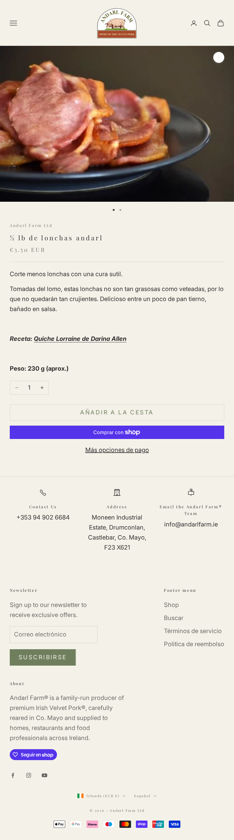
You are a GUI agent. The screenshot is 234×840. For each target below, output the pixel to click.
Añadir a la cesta (117, 412)
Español (142, 796)
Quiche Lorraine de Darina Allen (80, 338)
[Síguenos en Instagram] (29, 775)
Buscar (173, 618)
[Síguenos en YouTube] (44, 775)
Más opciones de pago (117, 450)
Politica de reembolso (194, 644)
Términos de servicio (193, 631)
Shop (171, 605)
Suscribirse (43, 657)
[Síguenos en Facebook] (13, 775)
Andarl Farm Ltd (31, 225)
